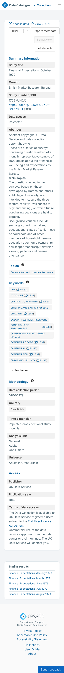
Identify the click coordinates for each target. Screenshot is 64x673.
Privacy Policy (32, 630)
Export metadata (45, 31)
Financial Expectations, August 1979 (30, 594)
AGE (13, 289)
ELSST (23, 289)
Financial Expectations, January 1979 (30, 573)
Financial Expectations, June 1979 (28, 583)
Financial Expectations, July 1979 (28, 588)
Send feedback (51, 669)
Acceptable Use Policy (32, 635)
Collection (44, 5)
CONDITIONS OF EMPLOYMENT (20, 327)
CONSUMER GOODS (22, 342)
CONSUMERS (18, 348)
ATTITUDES (17, 295)
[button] (59, 5)
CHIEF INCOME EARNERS (25, 307)
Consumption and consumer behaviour (32, 272)
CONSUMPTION (19, 354)
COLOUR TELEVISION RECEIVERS (29, 319)
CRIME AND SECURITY (23, 360)
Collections (32, 645)
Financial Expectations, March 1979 (29, 578)
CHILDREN (16, 313)
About (32, 653)
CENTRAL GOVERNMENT (24, 301)
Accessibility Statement (32, 639)
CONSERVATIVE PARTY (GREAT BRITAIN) (28, 335)
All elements (45, 48)
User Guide (32, 649)
